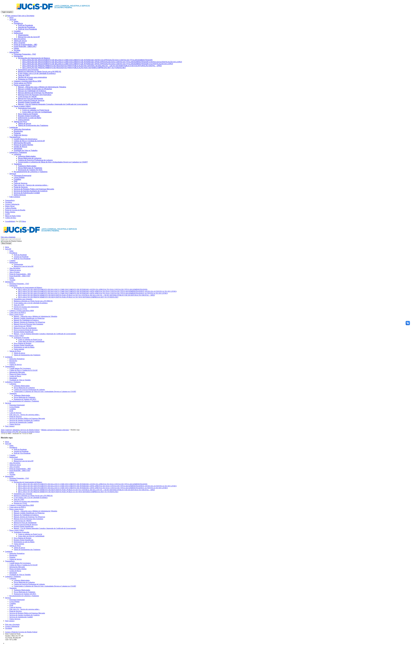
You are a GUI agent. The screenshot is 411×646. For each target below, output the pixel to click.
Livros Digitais (19, 177)
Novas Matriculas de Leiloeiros (29, 158)
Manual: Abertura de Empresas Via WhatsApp (35, 93)
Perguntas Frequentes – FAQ (25, 54)
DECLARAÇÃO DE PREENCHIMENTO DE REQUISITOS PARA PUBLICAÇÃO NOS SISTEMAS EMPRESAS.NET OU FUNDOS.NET (74, 68)
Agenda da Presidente (26, 27)
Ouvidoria (8, 202)
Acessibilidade (10, 221)
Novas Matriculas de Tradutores (30, 168)
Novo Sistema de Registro (28, 114)
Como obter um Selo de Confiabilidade (37, 112)
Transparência (14, 137)
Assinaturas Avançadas (27, 108)
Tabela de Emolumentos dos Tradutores (33, 125)
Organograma (23, 35)
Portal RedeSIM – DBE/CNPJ (25, 46)
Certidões (17, 179)
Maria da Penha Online (13, 216)
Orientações (18, 56)
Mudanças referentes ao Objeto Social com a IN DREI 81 (39, 71)
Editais (16, 48)
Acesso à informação (12, 626)
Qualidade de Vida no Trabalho (25, 150)
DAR (15, 181)
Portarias (17, 133)
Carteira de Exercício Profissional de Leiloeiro (35, 160)
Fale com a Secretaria (25, 16)
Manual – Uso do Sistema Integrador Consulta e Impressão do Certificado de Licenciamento (53, 104)
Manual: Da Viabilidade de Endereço (32, 91)
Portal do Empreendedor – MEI (25, 44)
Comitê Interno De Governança (25, 139)
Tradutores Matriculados (27, 166)
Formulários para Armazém (28, 70)
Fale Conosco (14, 197)
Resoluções (18, 131)
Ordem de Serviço (20, 135)
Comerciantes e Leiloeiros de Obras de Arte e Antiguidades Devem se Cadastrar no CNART (53, 162)
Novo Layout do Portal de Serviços (31, 100)
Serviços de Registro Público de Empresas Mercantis (34, 189)
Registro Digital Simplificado (29, 102)
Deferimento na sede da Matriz (29, 118)
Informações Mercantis (22, 143)
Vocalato (17, 50)
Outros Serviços (20, 195)
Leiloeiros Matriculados (27, 156)
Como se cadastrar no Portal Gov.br (35, 110)
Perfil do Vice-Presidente (27, 29)
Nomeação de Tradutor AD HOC (30, 170)
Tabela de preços (20, 41)
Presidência (18, 23)
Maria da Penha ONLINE (10, 432)
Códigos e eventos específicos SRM (27, 81)
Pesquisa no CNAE (25, 79)
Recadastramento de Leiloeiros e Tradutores (30, 172)
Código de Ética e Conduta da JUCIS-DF (29, 141)
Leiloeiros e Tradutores (18, 152)
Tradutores (18, 164)
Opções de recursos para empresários (32, 77)
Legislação (13, 127)
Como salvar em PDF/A (23, 83)
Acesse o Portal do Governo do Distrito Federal (21, 632)
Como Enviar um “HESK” (27, 96)
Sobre (16, 21)
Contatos (17, 31)
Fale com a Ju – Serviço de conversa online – (31, 185)
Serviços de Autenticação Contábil (27, 193)
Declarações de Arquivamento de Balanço (34, 58)
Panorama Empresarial (22, 175)
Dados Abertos (10, 212)
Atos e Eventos (19, 43)
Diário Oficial (9, 206)
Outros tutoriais (23, 120)
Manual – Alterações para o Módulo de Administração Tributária (42, 87)
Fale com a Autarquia (8, 237)
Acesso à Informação (12, 204)
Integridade (18, 148)
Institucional (18, 33)
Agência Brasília (10, 208)
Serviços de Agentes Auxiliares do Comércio (30, 191)
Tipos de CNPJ (24, 75)
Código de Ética (10, 218)
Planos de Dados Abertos (23, 145)
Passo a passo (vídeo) (22, 106)
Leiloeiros (17, 154)
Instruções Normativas (22, 129)
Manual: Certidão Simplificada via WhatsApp (35, 89)
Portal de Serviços (21, 187)
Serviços (12, 174)
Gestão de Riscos (20, 147)
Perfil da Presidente (25, 25)
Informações (14, 52)
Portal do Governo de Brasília (15, 210)
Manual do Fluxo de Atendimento (30, 98)
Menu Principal (6, 243)
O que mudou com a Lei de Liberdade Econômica (37, 73)
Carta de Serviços (20, 183)
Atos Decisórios (20, 39)
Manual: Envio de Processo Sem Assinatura (34, 95)
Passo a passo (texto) (22, 85)
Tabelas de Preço (20, 122)
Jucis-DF (12, 19)
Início (11, 18)
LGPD (7, 214)
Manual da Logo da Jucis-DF (29, 37)
